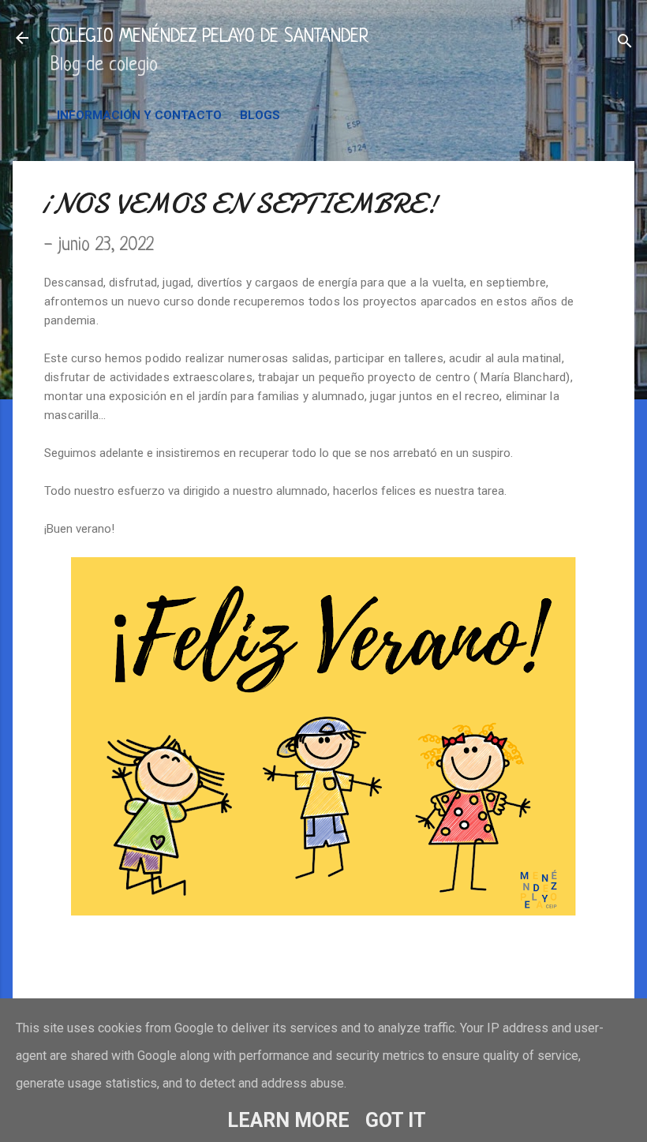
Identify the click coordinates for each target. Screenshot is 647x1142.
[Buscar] (624, 43)
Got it (395, 1120)
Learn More (288, 1120)
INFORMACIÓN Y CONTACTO (139, 115)
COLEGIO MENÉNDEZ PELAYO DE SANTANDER (209, 37)
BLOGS (260, 115)
